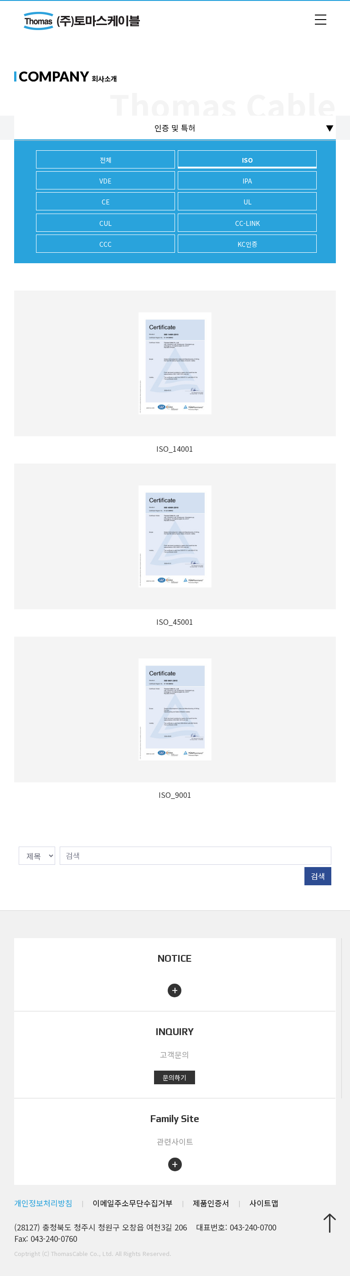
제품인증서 (211, 1203)
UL (247, 201)
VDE (105, 180)
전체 (106, 159)
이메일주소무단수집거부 (133, 1203)
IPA (247, 180)
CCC (105, 244)
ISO (247, 159)
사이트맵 (263, 1203)
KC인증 (247, 244)
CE (106, 201)
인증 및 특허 (175, 127)
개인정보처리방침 (43, 1203)
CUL (105, 223)
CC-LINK (247, 223)
